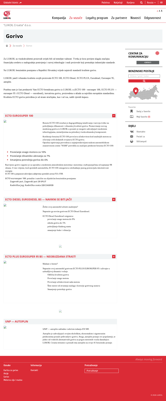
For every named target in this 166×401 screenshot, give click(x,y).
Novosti (135, 18)
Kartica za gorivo (11, 370)
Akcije (6, 373)
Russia (150, 2)
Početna (106, 2)
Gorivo (6, 377)
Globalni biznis (11, 2)
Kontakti (34, 370)
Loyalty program (97, 18)
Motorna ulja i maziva (13, 380)
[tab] (60, 115)
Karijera (130, 2)
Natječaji (118, 2)
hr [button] (161, 2)
